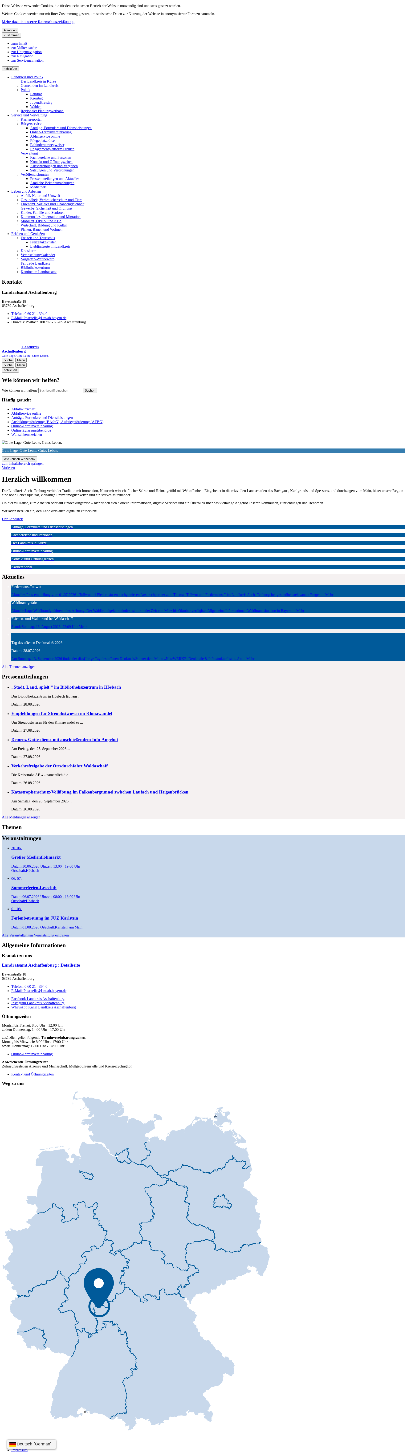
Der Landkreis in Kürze (38, 81)
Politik (25, 90)
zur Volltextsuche (24, 48)
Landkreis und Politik (27, 77)
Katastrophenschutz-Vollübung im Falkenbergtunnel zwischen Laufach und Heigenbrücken (99, 791)
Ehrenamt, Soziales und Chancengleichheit (52, 204)
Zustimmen (11, 35)
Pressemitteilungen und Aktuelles (54, 179)
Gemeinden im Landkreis (39, 85)
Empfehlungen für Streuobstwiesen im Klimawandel (61, 713)
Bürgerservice (31, 124)
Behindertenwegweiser (47, 145)
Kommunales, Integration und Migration (51, 217)
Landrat (36, 94)
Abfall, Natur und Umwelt (40, 196)
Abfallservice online (45, 136)
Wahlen (35, 107)
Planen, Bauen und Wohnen (41, 229)
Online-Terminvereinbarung (51, 132)
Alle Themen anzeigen (19, 667)
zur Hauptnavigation (26, 52)
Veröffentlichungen (35, 174)
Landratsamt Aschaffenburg (41, 965)
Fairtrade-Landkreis (35, 263)
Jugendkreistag (41, 102)
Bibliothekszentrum (35, 268)
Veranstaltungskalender (38, 255)
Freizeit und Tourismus (38, 238)
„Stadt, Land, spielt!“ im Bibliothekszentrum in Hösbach (66, 687)
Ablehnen (10, 30)
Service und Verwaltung (29, 115)
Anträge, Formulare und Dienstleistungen (61, 128)
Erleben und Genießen (28, 234)
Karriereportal (31, 119)
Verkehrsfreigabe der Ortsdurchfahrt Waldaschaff (59, 765)
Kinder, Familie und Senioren (43, 212)
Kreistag (36, 98)
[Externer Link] (136, 1261)
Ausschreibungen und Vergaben (54, 166)
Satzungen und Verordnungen (52, 170)
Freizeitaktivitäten (43, 242)
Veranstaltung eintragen (51, 935)
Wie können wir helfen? (19, 390)
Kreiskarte (28, 251)
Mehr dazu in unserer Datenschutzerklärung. (38, 22)
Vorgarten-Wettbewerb (37, 259)
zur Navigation (22, 56)
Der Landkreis (12, 519)
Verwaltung (29, 153)
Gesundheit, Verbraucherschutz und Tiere (51, 200)
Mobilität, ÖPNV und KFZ (41, 221)
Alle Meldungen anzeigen (21, 817)
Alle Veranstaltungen (17, 935)
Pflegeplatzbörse (42, 141)
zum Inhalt (19, 43)
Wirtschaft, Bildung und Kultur (44, 225)
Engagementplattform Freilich (52, 149)
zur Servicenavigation (27, 60)
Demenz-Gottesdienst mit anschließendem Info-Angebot (64, 739)
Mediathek (38, 187)
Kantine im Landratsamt (39, 272)
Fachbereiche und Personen (50, 157)
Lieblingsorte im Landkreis (50, 246)
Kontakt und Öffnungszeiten (51, 162)
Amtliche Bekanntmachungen (52, 183)
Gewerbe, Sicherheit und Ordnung (46, 208)
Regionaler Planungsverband (42, 111)
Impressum (19, 1450)
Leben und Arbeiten (26, 191)
